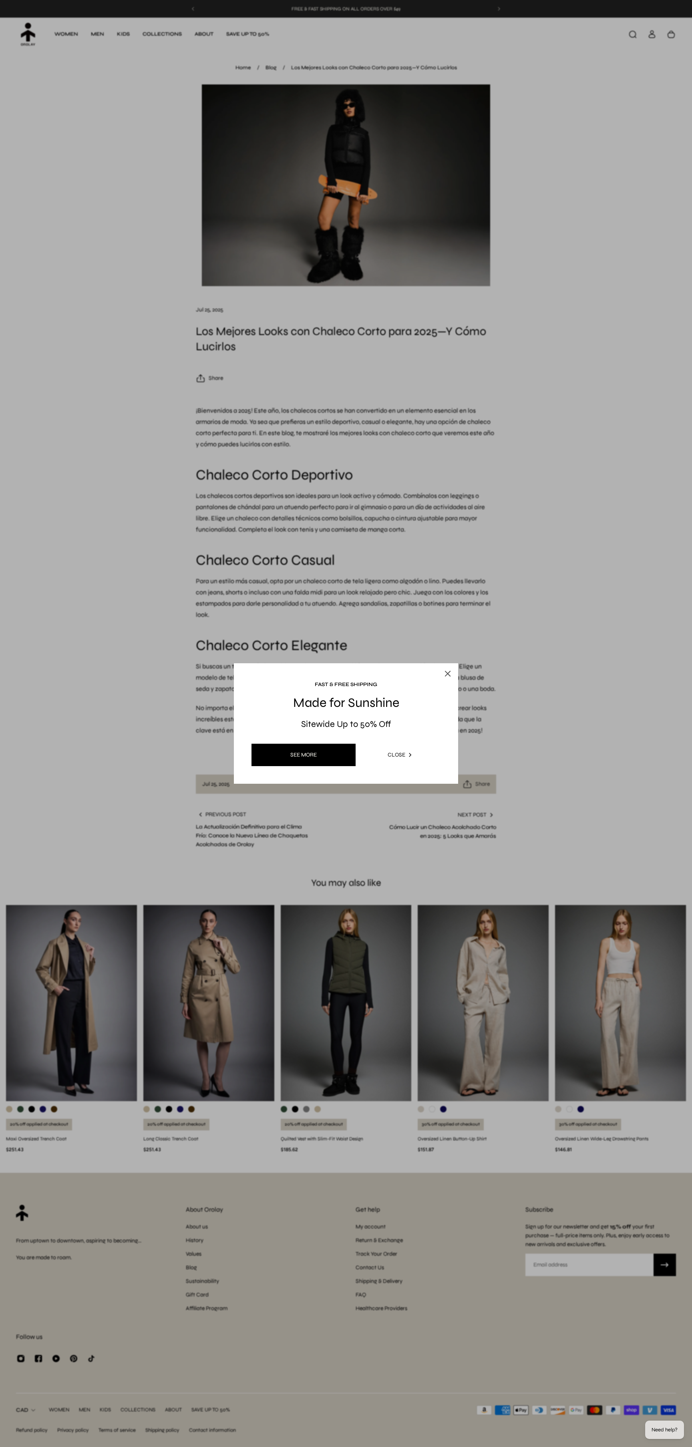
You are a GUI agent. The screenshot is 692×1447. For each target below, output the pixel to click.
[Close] (439, 655)
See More (303, 754)
